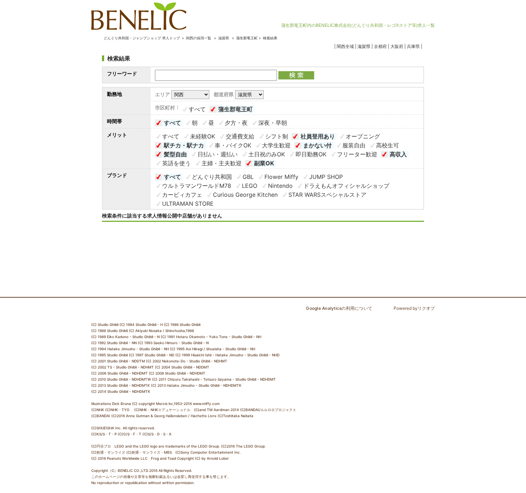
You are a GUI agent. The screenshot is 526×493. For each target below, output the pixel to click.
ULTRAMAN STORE (188, 203)
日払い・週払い (218, 154)
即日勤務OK (311, 154)
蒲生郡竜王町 (235, 109)
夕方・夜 (236, 122)
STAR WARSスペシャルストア (327, 194)
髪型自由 (175, 154)
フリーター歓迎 (357, 154)
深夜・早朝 (272, 122)
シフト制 (276, 136)
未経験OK (202, 136)
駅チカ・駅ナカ (184, 145)
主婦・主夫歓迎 (221, 163)
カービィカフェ (182, 194)
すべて (197, 109)
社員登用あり (318, 136)
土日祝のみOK (266, 154)
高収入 (398, 154)
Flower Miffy (281, 176)
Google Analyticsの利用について (339, 308)
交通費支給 (240, 136)
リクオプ (426, 308)
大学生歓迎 (276, 145)
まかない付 (317, 145)
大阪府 (396, 46)
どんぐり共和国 (212, 176)
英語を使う (176, 163)
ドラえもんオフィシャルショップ (346, 185)
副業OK (264, 163)
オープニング (363, 136)
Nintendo (280, 185)
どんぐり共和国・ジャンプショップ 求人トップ (142, 38)
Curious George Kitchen (245, 194)
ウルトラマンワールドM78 (196, 185)
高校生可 (387, 145)
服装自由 (353, 145)
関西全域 (345, 46)
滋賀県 (223, 38)
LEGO (249, 185)
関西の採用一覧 (199, 38)
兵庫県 (413, 46)
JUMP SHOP (326, 176)
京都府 (380, 46)
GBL (248, 176)
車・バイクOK (233, 145)
